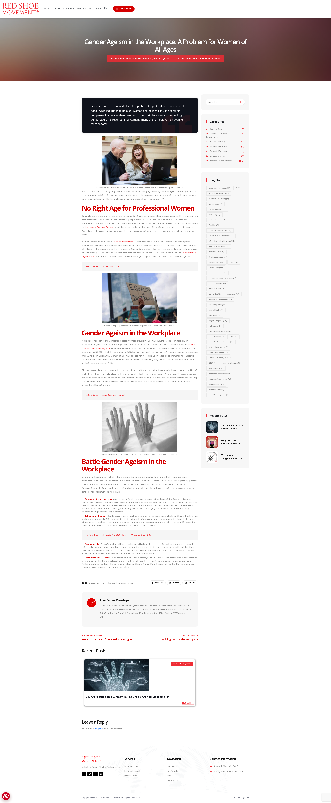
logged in (99, 728)
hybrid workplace (217, 283)
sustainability (216, 368)
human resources (124, 582)
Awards (80, 8)
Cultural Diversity (217, 220)
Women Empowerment (221, 160)
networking (215, 326)
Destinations (216, 129)
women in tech (216, 384)
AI (238, 188)
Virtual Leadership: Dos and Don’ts (102, 266)
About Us (49, 8)
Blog (91, 8)
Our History (172, 766)
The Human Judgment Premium (231, 457)
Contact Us (172, 780)
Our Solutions (65, 8)
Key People (172, 771)
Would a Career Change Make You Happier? (105, 395)
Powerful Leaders (218, 146)
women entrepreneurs (220, 379)
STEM (212, 363)
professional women (218, 347)
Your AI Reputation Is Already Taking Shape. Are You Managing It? (127, 697)
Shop (98, 8)
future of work (216, 262)
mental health (216, 310)
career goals (215, 204)
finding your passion (218, 257)
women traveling (217, 389)
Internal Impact (132, 775)
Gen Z (234, 262)
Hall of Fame (216, 268)
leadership (233, 294)
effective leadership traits (222, 241)
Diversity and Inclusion (220, 230)
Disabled (214, 225)
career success (217, 209)
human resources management (223, 278)
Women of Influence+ (124, 241)
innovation (215, 294)
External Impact (132, 771)
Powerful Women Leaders (221, 342)
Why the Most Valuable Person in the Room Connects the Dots (231, 442)
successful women (231, 363)
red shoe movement (218, 352)
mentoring (214, 315)
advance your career (219, 188)
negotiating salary (218, 321)
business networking (219, 199)
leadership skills (217, 305)
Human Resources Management (135, 58)
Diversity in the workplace (102, 582)
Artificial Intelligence (219, 193)
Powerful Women (218, 151)
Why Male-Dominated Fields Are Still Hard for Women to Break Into (118, 535)
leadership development (220, 299)
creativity (214, 214)
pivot (233, 336)
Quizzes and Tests (218, 156)
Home (114, 58)
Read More (186, 703)
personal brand (216, 336)
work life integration (219, 395)
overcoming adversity (220, 331)
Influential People (218, 141)
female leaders (216, 252)
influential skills (217, 289)
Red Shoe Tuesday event (220, 358)
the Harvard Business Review (99, 227)
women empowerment (219, 374)
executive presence (218, 246)
